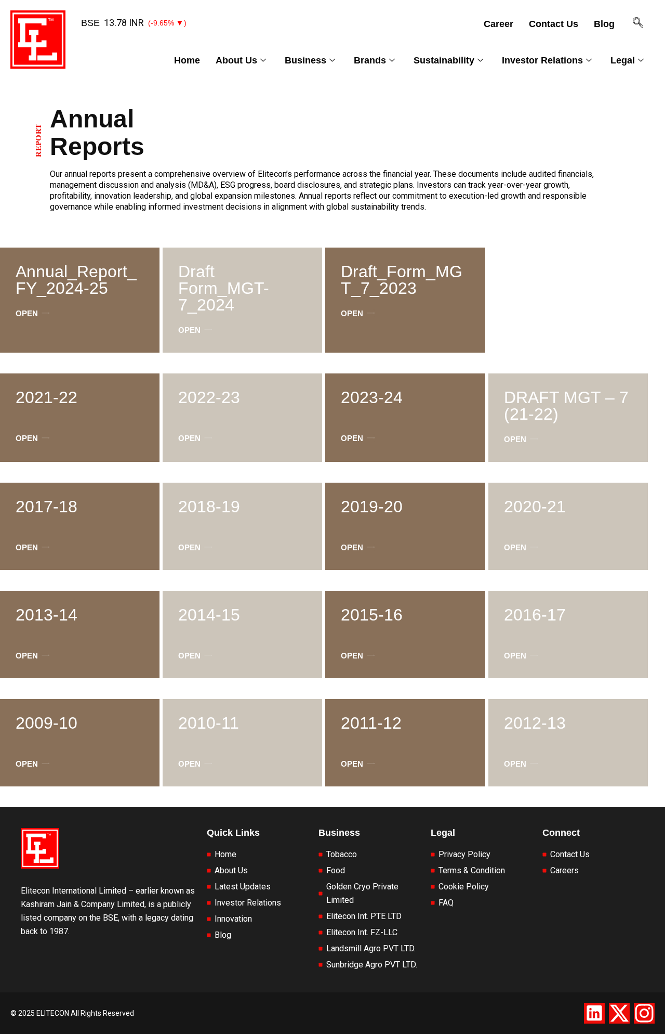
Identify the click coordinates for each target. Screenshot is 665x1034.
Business (305, 60)
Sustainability (444, 60)
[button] (632, 26)
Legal (622, 60)
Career (498, 24)
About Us (236, 60)
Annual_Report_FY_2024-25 (76, 280)
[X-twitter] (619, 1013)
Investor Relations (542, 60)
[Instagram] (644, 1013)
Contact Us (553, 24)
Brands (370, 60)
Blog (604, 24)
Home (187, 60)
